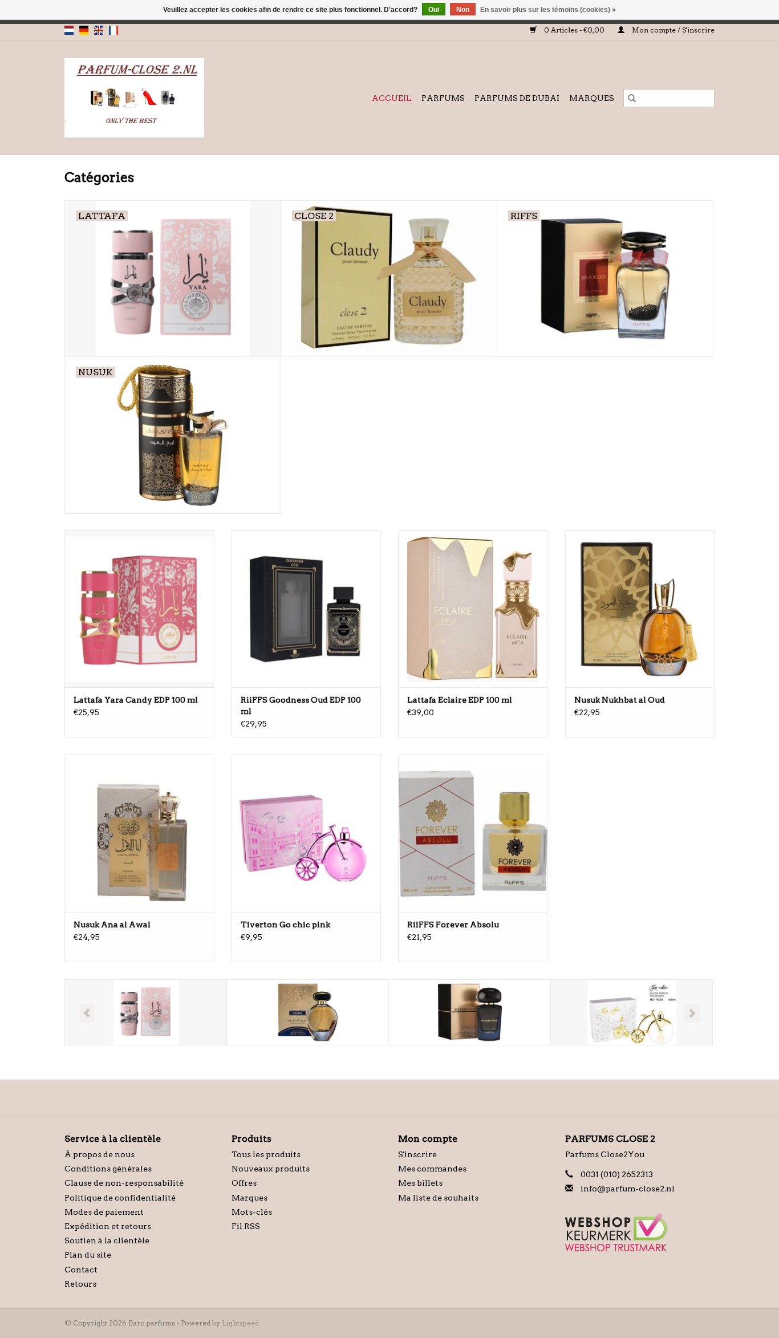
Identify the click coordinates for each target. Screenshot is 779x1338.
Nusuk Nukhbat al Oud (619, 699)
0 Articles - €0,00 (574, 30)
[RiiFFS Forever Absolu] (473, 833)
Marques (591, 98)
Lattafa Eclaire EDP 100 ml (459, 699)
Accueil (392, 98)
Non (462, 10)
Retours (80, 1283)
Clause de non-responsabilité (124, 1182)
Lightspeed (240, 1323)
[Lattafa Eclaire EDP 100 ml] (473, 608)
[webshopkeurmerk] (640, 1232)
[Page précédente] (87, 1013)
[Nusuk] (307, 1012)
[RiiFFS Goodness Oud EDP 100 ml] (307, 608)
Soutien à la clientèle (106, 1240)
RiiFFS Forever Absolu (453, 924)
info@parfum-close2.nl (628, 1188)
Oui (433, 10)
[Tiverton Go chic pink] (307, 833)
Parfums (443, 98)
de (83, 30)
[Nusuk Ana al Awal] (139, 833)
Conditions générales (108, 1168)
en (98, 30)
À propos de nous (99, 1154)
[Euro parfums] (157, 97)
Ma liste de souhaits (438, 1197)
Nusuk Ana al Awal (112, 924)
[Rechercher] (631, 98)
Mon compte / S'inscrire (672, 30)
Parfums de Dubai (516, 98)
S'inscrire (417, 1154)
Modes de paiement (104, 1212)
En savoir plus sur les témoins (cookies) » (548, 10)
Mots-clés (252, 1212)
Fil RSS (246, 1226)
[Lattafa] (145, 1012)
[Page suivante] (692, 1013)
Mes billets (420, 1182)
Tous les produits (266, 1154)
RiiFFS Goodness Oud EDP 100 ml (301, 705)
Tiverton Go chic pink (285, 924)
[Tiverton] (631, 1012)
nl (69, 30)
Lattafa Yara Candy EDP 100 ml (136, 699)
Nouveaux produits (271, 1168)
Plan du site (87, 1254)
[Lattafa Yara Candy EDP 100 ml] (139, 608)
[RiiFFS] (469, 1012)
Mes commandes (432, 1168)
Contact (81, 1269)
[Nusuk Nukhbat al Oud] (640, 608)
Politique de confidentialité (120, 1197)
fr (113, 30)
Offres (244, 1182)
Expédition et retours (107, 1226)
